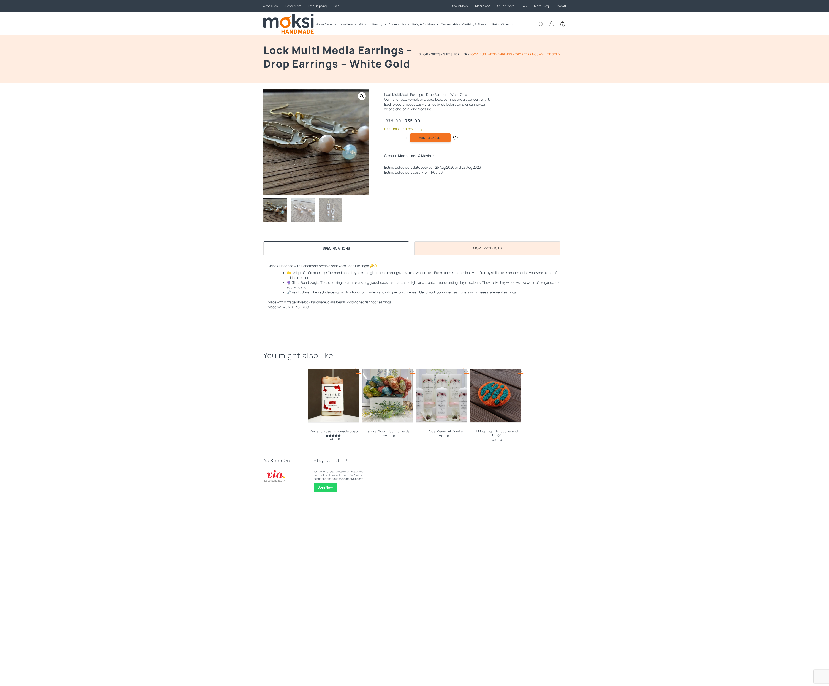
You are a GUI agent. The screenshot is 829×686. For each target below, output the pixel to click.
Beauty (377, 24)
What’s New (270, 6)
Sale (336, 6)
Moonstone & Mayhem (416, 155)
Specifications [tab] (336, 248)
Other (505, 24)
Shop (423, 54)
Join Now (325, 487)
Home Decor (324, 24)
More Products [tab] (487, 248)
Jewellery (346, 24)
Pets (495, 24)
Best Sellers (293, 6)
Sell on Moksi (506, 6)
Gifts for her (455, 54)
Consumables (450, 24)
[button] (362, 96)
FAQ (524, 6)
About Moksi (459, 6)
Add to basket (430, 138)
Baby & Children (423, 24)
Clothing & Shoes (474, 24)
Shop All (561, 6)
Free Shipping (317, 6)
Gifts (362, 24)
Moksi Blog (541, 6)
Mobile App (482, 6)
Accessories (397, 24)
